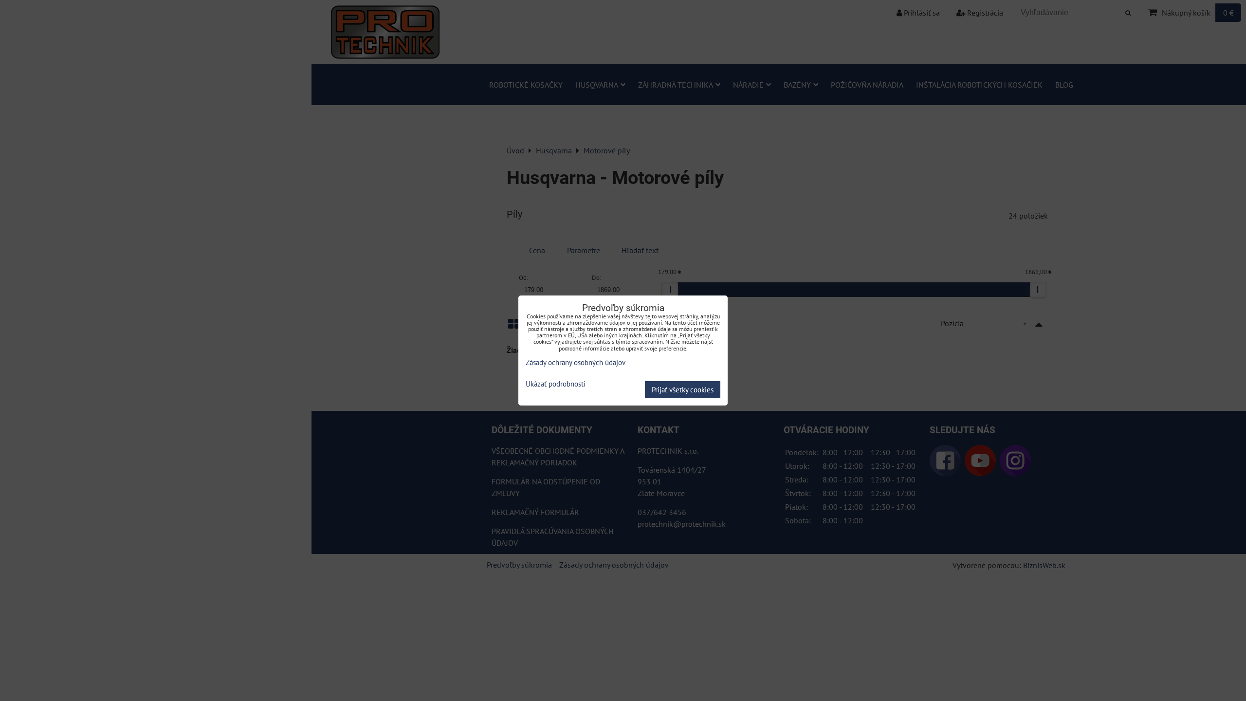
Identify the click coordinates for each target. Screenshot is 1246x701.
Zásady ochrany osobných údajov (575, 362)
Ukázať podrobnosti (556, 384)
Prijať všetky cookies (683, 389)
